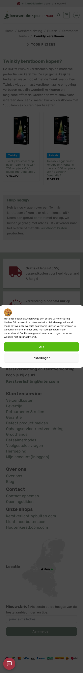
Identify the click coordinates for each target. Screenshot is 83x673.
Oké (41, 347)
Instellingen (41, 358)
